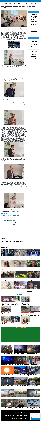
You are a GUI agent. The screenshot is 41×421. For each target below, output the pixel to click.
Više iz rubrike (21, 294)
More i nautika (15, 3)
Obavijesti (26, 3)
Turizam (35, 3)
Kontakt (30, 415)
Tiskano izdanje (27, 418)
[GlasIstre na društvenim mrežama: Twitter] (19, 412)
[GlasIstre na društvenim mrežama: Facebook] (16, 412)
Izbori (29, 3)
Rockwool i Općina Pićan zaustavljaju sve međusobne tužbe (11, 215)
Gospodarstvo (6, 3)
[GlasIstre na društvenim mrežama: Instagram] (25, 412)
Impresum (25, 415)
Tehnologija (22, 3)
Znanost (19, 3)
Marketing (20, 416)
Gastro (3, 3)
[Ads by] (10, 48)
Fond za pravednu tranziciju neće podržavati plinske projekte (11, 216)
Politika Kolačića (6, 415)
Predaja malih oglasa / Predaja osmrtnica (17, 418)
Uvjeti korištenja (19, 415)
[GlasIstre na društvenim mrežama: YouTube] (22, 412)
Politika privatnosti (13, 415)
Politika (32, 3)
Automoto (10, 3)
